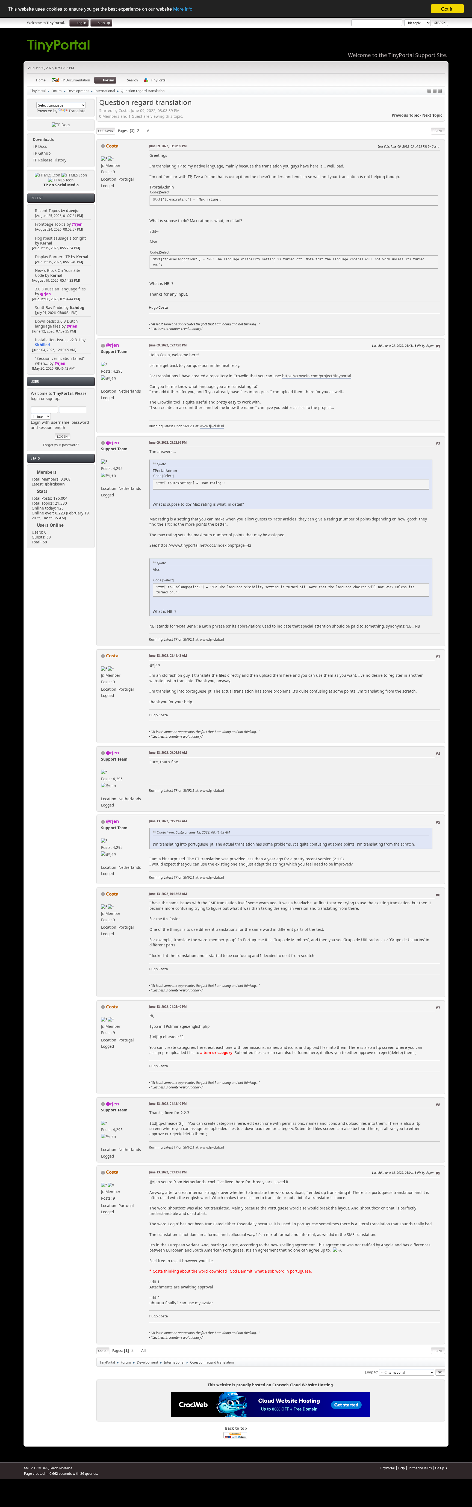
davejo (72, 210)
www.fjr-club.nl (212, 426)
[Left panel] (429, 91)
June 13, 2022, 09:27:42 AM (168, 821)
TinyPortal (387, 1468)
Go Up (103, 1351)
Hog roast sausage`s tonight (60, 238)
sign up (52, 398)
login (35, 398)
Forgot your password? (61, 445)
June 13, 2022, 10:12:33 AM (168, 894)
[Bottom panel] (440, 91)
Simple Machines (61, 1468)
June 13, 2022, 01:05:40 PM (168, 1007)
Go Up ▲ (441, 1468)
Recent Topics (47, 210)
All (149, 130)
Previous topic (405, 115)
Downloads (43, 139)
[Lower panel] (434, 91)
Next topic (432, 115)
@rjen (77, 224)
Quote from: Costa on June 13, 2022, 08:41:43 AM (193, 832)
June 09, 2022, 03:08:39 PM (168, 146)
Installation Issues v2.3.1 (57, 339)
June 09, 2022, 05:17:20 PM (168, 345)
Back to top (236, 1428)
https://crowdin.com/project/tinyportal (316, 375)
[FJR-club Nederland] (103, 384)
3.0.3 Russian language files (60, 289)
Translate (77, 110)
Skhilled (42, 344)
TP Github (41, 153)
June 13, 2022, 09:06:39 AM (168, 752)
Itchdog (77, 307)
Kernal (46, 243)
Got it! (447, 8)
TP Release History (49, 160)
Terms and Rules (420, 1468)
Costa (112, 146)
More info (182, 8)
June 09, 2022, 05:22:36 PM (168, 442)
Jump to (371, 1372)
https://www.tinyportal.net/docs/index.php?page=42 (204, 545)
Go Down (105, 131)
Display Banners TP (52, 256)
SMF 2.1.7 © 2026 (36, 1468)
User (35, 381)
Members (47, 472)
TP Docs (39, 146)
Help (401, 1468)
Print (437, 131)
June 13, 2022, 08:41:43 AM (168, 656)
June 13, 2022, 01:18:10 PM (168, 1104)
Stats (35, 458)
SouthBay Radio (49, 307)
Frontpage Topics (50, 224)
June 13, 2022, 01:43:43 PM (168, 1172)
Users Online (50, 525)
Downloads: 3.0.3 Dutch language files (56, 324)
